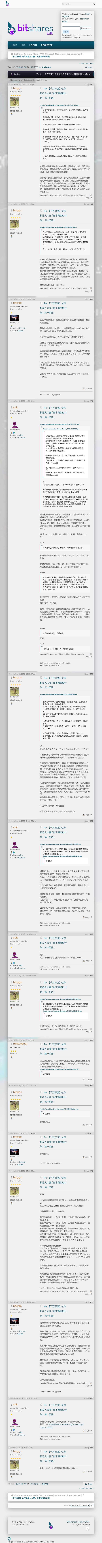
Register (47, 45)
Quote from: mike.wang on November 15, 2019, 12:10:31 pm (60, 844)
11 (33, 67)
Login (33, 45)
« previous (83, 63)
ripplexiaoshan (74, 54)
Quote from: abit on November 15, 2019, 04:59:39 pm (61, 429)
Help (23, 45)
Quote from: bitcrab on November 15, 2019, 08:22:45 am (62, 856)
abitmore (21, 438)
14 (40, 67)
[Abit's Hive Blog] (14, 432)
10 (31, 67)
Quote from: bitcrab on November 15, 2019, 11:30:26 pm (59, 105)
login (87, 14)
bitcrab (17, 302)
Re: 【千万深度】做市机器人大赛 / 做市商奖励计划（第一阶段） (53, 93)
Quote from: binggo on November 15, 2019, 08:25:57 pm (59, 424)
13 (37, 67)
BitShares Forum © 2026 (78, 1522)
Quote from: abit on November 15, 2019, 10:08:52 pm (58, 227)
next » (91, 63)
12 (35, 67)
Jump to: (67, 1505)
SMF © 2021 (29, 1522)
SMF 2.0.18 (17, 1522)
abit (15, 407)
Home (14, 45)
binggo (17, 88)
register (66, 16)
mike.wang (20, 1043)
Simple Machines (20, 1524)
